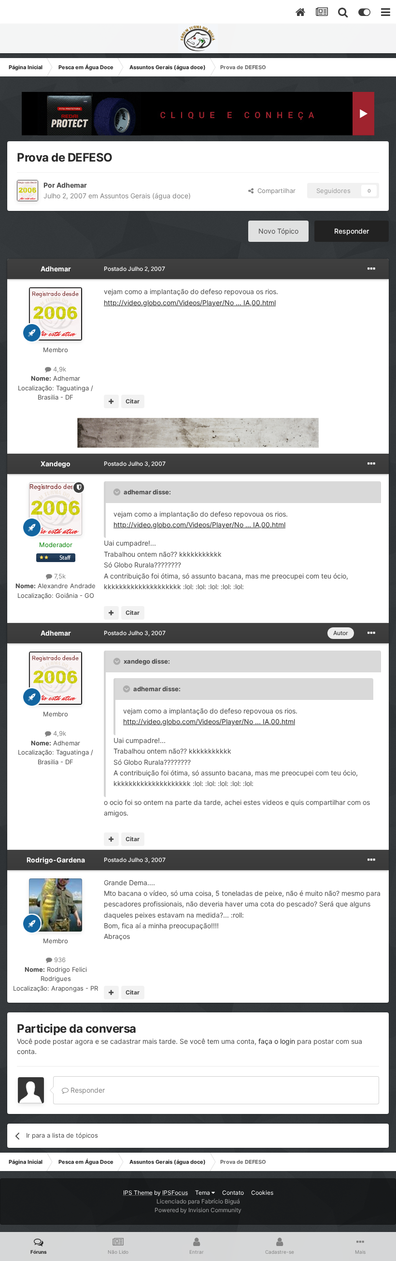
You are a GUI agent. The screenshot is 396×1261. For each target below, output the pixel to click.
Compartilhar (275, 190)
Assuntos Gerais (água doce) (145, 196)
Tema (203, 1192)
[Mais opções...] (371, 269)
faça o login (276, 1041)
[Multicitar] (111, 401)
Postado (134, 268)
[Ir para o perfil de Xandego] (55, 508)
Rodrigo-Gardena (56, 860)
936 (59, 960)
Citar (133, 401)
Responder (351, 231)
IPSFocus (175, 1192)
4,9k (58, 369)
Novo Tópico (278, 231)
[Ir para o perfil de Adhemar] (27, 190)
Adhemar (72, 185)
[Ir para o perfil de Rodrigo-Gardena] (55, 905)
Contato (233, 1192)
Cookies (262, 1192)
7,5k (59, 576)
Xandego (56, 464)
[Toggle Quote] (117, 492)
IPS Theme (138, 1192)
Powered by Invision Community (198, 1210)
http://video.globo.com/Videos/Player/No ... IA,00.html (190, 302)
